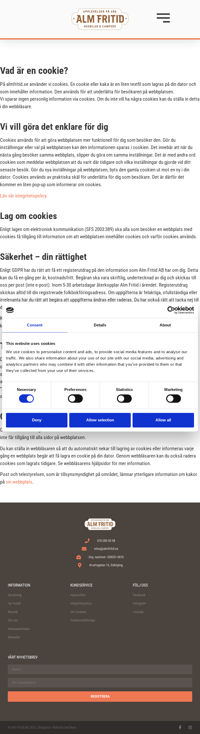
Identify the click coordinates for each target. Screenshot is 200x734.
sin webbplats (19, 482)
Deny (36, 420)
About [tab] (165, 325)
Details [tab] (100, 325)
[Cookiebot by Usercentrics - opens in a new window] (171, 310)
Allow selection (100, 420)
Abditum (57, 727)
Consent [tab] (34, 325)
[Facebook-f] (180, 727)
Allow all (163, 420)
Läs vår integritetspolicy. (24, 196)
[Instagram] (190, 727)
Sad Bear (70, 727)
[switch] (75, 399)
